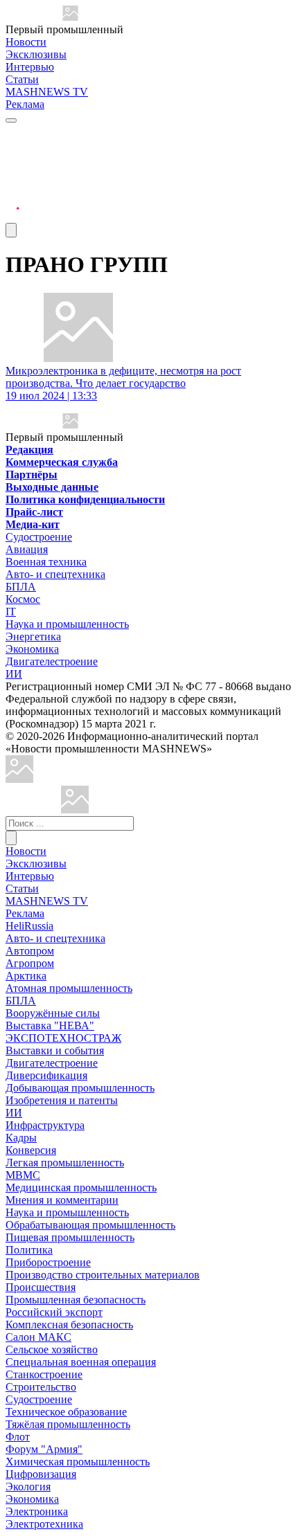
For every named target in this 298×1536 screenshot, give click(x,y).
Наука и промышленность (67, 624)
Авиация (27, 549)
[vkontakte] (12, 183)
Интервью (30, 67)
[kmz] (75, 809)
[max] (12, 150)
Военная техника (46, 562)
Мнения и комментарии (62, 1200)
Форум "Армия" (44, 1449)
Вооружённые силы (53, 1013)
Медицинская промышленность (81, 1187)
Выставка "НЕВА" (50, 1025)
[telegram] (12, 133)
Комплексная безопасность (69, 1324)
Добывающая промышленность (80, 1088)
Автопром (30, 951)
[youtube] (12, 166)
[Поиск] (11, 838)
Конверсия (31, 1150)
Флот (18, 1437)
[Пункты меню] (11, 230)
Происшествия (41, 1287)
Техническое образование (66, 1412)
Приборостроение (48, 1262)
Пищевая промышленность (70, 1237)
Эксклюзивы (36, 54)
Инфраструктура (45, 1125)
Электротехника (44, 1524)
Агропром (30, 963)
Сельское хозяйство (52, 1349)
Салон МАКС (38, 1337)
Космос (23, 599)
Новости (26, 42)
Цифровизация (41, 1474)
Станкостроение (44, 1374)
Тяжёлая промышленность (68, 1424)
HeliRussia (29, 926)
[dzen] (12, 200)
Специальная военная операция (81, 1362)
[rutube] (12, 216)
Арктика (26, 976)
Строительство (41, 1387)
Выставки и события (55, 1050)
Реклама (25, 104)
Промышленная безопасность (76, 1299)
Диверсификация (46, 1075)
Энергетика (33, 636)
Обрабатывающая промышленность (90, 1225)
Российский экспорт (54, 1312)
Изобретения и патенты (62, 1100)
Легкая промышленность (65, 1162)
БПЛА (21, 587)
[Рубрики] (11, 120)
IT (11, 611)
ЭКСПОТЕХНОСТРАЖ (63, 1038)
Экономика (32, 649)
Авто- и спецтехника (55, 574)
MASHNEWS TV (47, 92)
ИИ (14, 674)
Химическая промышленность (78, 1461)
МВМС (23, 1175)
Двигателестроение (52, 661)
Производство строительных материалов (103, 1275)
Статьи (22, 79)
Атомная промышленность (69, 988)
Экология (28, 1486)
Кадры (21, 1138)
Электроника (37, 1511)
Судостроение (39, 537)
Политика (29, 1250)
